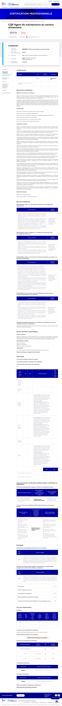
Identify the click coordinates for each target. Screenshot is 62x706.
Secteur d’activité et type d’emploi (27, 332)
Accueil (3, 21)
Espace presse (9, 704)
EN (38, 37)
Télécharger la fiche (13, 37)
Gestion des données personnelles (21, 704)
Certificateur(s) (21, 70)
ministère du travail (35, 702)
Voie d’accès (20, 356)
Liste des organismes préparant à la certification (37, 637)
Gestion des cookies (30, 704)
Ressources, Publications (44, 7)
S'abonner (20, 695)
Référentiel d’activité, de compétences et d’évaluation (27, 687)
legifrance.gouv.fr (43, 702)
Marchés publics (14, 704)
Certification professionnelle (14, 7)
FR (37, 37)
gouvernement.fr (26, 702)
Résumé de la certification (25, 90)
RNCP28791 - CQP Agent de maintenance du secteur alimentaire (35, 529)
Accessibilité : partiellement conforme (42, 704)
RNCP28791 (23, 670)
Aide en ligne (22, 37)
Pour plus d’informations (24, 607)
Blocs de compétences (23, 202)
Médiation (50, 1)
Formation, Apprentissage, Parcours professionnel (30, 7)
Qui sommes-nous (5, 7)
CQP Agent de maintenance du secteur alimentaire (35, 49)
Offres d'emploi (4, 704)
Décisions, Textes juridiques (55, 7)
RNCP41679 (23, 681)
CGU (49, 704)
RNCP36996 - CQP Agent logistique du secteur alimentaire (39, 500)
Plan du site (34, 704)
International (56, 1)
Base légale (20, 545)
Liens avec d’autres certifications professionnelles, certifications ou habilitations (37, 483)
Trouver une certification (9, 21)
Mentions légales (52, 704)
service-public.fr (50, 702)
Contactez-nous (58, 704)
